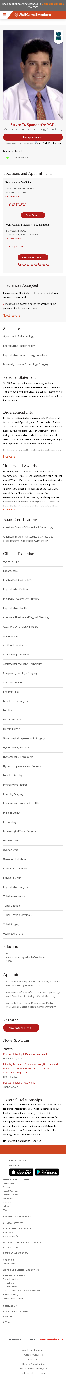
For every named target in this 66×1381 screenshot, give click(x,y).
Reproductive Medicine (18, 182)
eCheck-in (7, 1202)
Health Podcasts (10, 1286)
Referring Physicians (15, 1311)
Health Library (9, 1283)
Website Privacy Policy (33, 1355)
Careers (7, 1316)
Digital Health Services (17, 1228)
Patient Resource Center (13, 1298)
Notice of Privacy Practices (33, 1364)
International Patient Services (22, 1242)
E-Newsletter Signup (11, 1279)
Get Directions (13, 196)
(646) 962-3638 (17, 203)
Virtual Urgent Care (11, 1236)
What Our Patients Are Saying (21, 1270)
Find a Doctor (17, 1160)
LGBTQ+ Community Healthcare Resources (21, 1290)
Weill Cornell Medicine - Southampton (27, 224)
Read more (9, 455)
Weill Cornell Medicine (33, 1333)
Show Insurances (11, 315)
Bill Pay (6, 1206)
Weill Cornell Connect (17, 1179)
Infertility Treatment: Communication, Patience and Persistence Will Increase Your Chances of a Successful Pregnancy (30, 1068)
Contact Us (10, 1306)
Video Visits (8, 1232)
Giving (7, 1322)
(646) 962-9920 (17, 246)
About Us (8, 1260)
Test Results (8, 1198)
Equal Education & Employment (33, 1368)
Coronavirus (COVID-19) (17, 1216)
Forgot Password (10, 1194)
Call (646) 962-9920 (31, 257)
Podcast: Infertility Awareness (19, 1082)
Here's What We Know (15, 1253)
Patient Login (8, 1183)
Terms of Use (34, 1359)
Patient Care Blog (10, 1294)
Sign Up (6, 1187)
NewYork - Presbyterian (33, 1339)
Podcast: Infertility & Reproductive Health (25, 1054)
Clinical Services (13, 1223)
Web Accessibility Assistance (33, 1373)
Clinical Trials (12, 1247)
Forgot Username (10, 1191)
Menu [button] (4, 15)
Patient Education (14, 1275)
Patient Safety (9, 1263)
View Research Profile (20, 1027)
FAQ (5, 1210)
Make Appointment (32, 137)
